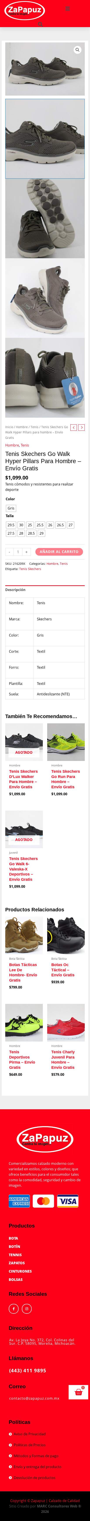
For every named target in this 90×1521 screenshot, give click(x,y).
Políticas (19, 1422)
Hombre (22, 427)
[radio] (11, 508)
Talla (10, 515)
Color (10, 499)
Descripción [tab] (15, 589)
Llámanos (21, 1358)
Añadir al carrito (59, 551)
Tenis (34, 427)
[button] (67, 8)
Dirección (21, 1328)
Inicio (9, 427)
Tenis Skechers (30, 569)
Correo (17, 1386)
